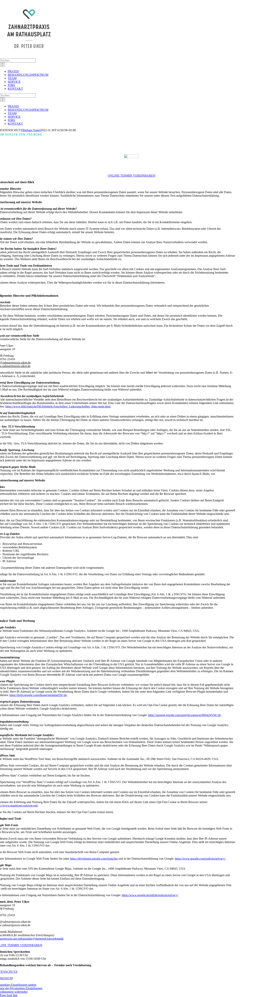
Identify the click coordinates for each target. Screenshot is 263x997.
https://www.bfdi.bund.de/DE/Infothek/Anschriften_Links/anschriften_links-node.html (57, 406)
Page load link (8, 995)
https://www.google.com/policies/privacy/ (200, 858)
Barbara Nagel (31, 130)
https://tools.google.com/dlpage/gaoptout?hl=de (38, 695)
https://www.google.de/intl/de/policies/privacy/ (150, 895)
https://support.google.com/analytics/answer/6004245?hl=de (184, 715)
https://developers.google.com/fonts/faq (94, 858)
